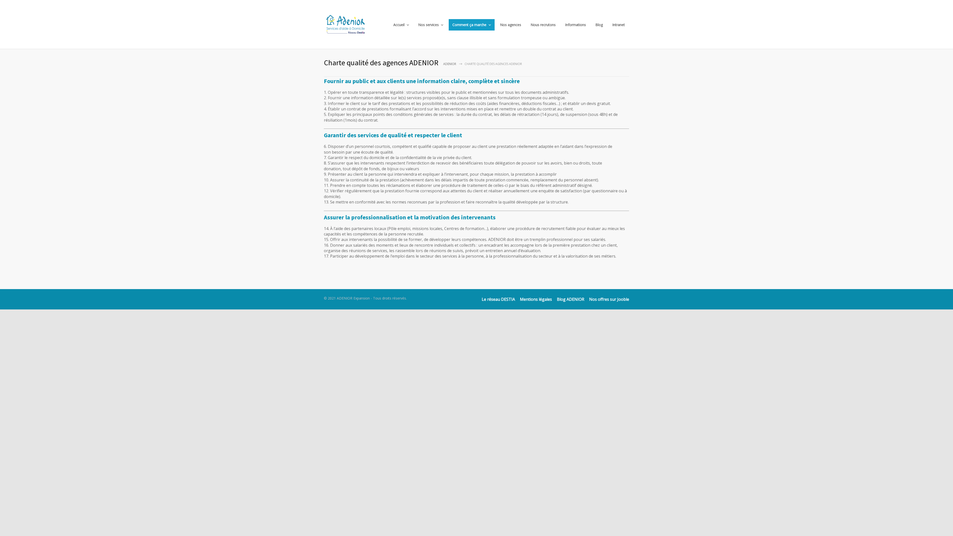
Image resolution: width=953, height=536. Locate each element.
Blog (599, 24)
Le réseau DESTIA (498, 299)
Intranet (618, 24)
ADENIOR (449, 64)
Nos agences (510, 24)
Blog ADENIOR (570, 299)
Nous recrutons (543, 24)
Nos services (428, 24)
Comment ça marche (469, 24)
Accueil (399, 24)
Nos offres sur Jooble (609, 299)
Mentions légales (536, 299)
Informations (575, 24)
